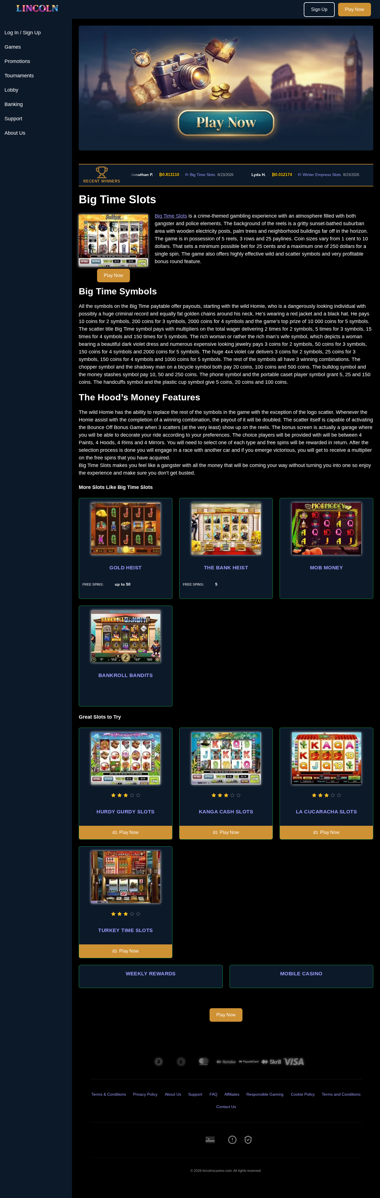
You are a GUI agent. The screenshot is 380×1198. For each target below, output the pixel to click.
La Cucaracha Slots (326, 812)
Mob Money (326, 567)
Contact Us (226, 1106)
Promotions (17, 61)
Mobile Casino (301, 973)
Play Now (354, 9)
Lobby (11, 90)
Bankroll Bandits (125, 675)
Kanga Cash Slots (226, 812)
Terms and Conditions (341, 1094)
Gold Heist (125, 567)
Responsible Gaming (265, 1094)
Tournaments (19, 75)
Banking (14, 104)
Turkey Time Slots (125, 930)
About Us (15, 133)
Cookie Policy (303, 1094)
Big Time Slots (185, 174)
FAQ (213, 1094)
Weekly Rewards (151, 973)
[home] (37, 15)
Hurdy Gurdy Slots (125, 812)
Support (13, 118)
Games (13, 47)
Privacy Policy (145, 1094)
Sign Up (319, 9)
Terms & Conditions (108, 1094)
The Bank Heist (226, 567)
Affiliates (231, 1094)
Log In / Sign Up (23, 32)
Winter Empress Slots (304, 174)
